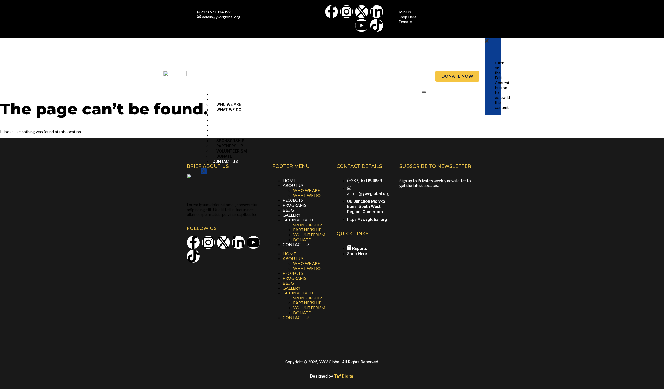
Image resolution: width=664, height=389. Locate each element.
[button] (487, 42)
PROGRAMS (223, 120)
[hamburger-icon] (424, 92)
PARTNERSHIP (307, 229)
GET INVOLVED (298, 219)
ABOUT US (293, 185)
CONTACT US (225, 161)
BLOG (217, 125)
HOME (218, 94)
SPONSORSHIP (307, 224)
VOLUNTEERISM (309, 234)
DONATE (224, 156)
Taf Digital (344, 376)
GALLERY (221, 130)
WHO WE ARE (306, 190)
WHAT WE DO (228, 109)
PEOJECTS (222, 114)
